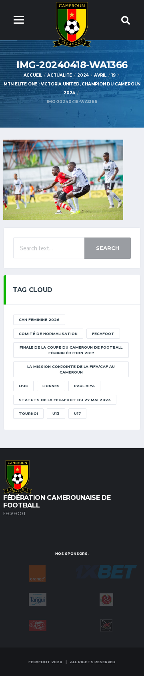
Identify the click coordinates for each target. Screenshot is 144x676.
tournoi (28, 413)
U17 (77, 413)
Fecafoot (103, 333)
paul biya (84, 386)
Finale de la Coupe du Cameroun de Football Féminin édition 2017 (71, 350)
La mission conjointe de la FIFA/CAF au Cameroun (71, 369)
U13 (56, 413)
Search (107, 248)
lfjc (23, 386)
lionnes (51, 386)
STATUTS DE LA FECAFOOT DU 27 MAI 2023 (65, 400)
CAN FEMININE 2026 (39, 319)
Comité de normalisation (48, 333)
